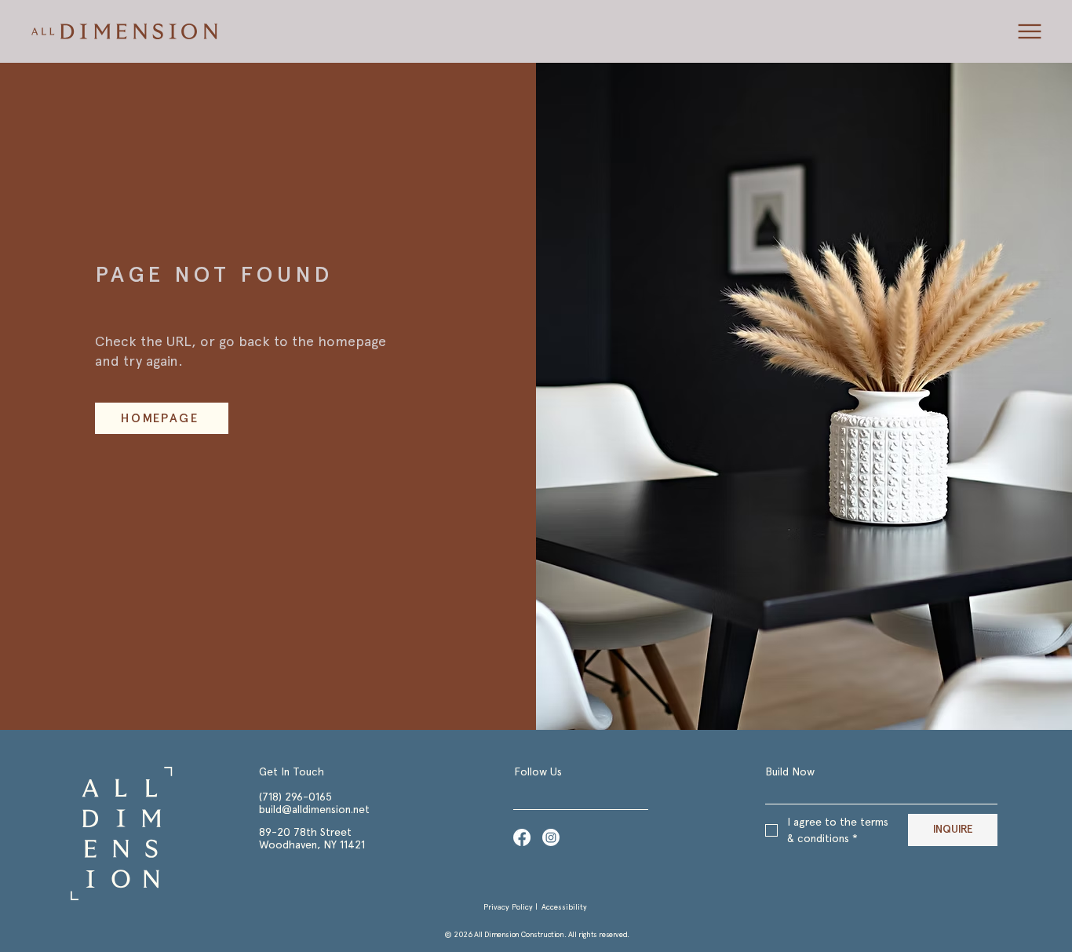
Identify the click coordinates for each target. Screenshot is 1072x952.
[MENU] (1028, 31)
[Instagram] (551, 837)
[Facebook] (522, 837)
